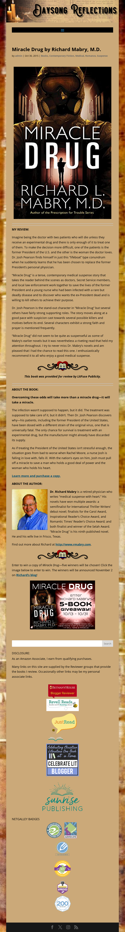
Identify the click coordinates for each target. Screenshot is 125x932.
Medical (79, 55)
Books (44, 55)
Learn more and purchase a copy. (36, 476)
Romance (90, 55)
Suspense (102, 55)
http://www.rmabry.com (73, 544)
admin (18, 55)
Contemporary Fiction (61, 55)
